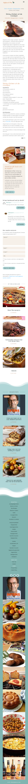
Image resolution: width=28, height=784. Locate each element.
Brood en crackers (14, 510)
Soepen (14, 545)
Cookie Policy (14, 570)
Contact (14, 564)
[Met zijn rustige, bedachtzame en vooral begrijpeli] (14, 588)
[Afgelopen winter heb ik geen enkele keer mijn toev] (14, 633)
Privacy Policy (14, 567)
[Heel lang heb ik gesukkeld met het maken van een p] (14, 746)
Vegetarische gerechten (14, 550)
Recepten (10, 8)
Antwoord (20, 207)
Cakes (6, 427)
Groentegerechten (14, 527)
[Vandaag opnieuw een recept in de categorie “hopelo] (14, 723)
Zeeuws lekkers (8, 458)
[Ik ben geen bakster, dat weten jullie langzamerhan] (14, 655)
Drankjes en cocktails (14, 519)
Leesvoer (7, 396)
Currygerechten (14, 515)
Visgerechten (14, 552)
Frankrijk (7, 288)
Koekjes (14, 529)
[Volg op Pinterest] (17, 575)
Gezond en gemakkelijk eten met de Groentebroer (14, 480)
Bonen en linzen (14, 506)
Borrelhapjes (14, 508)
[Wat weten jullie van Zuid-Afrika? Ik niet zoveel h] (14, 678)
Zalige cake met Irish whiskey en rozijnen (14, 449)
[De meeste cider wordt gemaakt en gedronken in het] (14, 768)
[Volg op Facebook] (11, 575)
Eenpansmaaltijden (14, 522)
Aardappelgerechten (14, 504)
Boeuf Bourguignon (14, 310)
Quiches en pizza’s (14, 535)
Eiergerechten (14, 524)
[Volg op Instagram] (14, 575)
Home (5, 8)
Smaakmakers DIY (14, 543)
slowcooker (8, 121)
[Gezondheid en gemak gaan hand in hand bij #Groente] (14, 610)
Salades (14, 541)
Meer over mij (10, 192)
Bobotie (14, 371)
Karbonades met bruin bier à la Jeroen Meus (14, 340)
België (6, 318)
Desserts (14, 517)
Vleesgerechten (16, 8)
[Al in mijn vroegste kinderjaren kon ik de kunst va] (14, 701)
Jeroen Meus (10, 318)
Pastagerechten (14, 533)
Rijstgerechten (14, 538)
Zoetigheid (14, 556)
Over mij (14, 561)
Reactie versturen (9, 268)
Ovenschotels (14, 531)
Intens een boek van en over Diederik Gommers (14, 418)
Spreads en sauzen (14, 548)
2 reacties (21, 18)
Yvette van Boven (12, 427)
